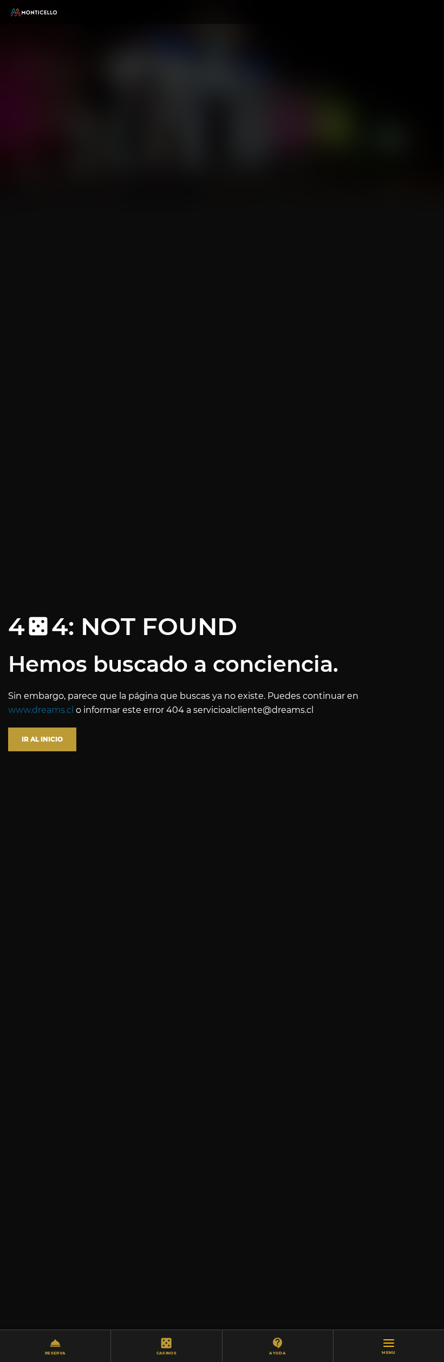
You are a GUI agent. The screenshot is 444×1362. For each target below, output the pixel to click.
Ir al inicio (42, 739)
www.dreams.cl (41, 710)
